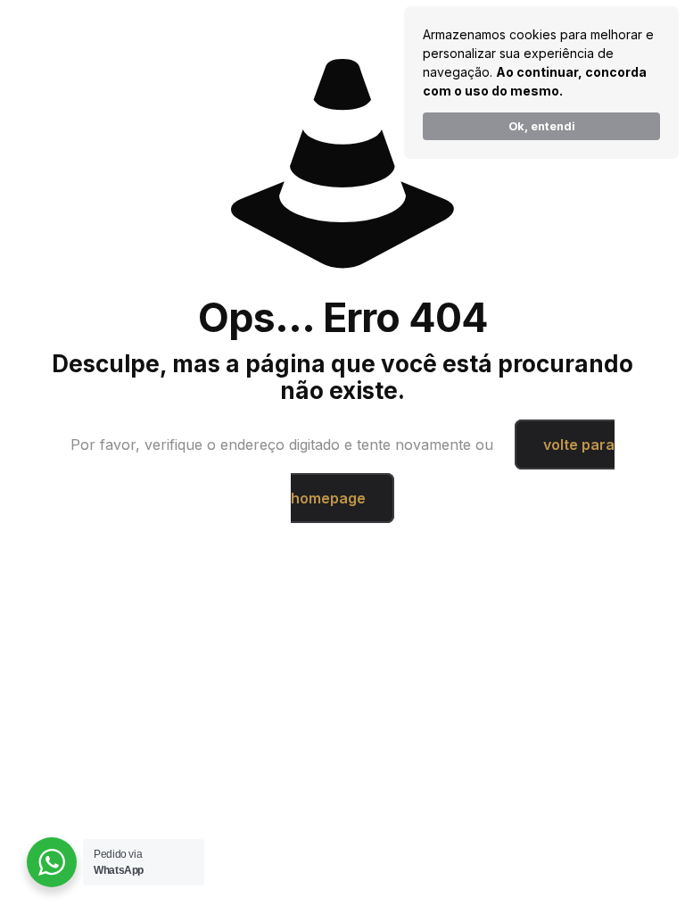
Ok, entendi (541, 126)
